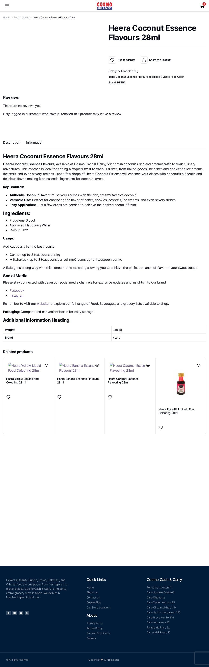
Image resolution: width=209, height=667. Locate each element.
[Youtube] (14, 613)
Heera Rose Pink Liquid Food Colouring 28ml (177, 386)
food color (155, 76)
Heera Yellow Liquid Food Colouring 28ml (22, 356)
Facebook (17, 290)
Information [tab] (34, 142)
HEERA (121, 82)
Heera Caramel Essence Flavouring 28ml (123, 356)
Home (6, 17)
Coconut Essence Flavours (132, 76)
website (43, 303)
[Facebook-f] (8, 613)
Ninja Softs (113, 659)
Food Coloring (21, 17)
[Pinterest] (21, 613)
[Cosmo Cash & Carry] (104, 6)
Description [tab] (11, 142)
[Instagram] (27, 613)
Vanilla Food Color (173, 76)
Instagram (17, 295)
